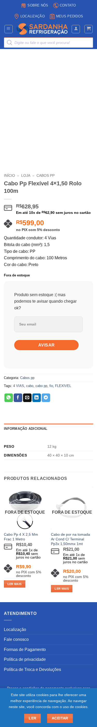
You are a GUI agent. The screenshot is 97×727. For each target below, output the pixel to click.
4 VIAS (18, 386)
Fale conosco (16, 639)
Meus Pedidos (69, 16)
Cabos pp (27, 378)
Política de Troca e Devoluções (32, 669)
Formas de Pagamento (25, 649)
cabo (29, 386)
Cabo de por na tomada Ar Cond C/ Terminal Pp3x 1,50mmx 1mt (70, 539)
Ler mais (15, 584)
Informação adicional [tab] (25, 429)
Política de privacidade (25, 659)
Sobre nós (37, 5)
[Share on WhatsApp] (8, 397)
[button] (8, 29)
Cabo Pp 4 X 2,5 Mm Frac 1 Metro (21, 537)
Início (9, 176)
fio (51, 386)
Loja (25, 176)
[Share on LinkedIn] (36, 397)
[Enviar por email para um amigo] (27, 397)
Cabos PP (45, 176)
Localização (32, 16)
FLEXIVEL (63, 386)
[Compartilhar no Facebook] (18, 397)
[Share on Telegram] (46, 397)
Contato (68, 5)
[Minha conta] (76, 29)
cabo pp (41, 386)
